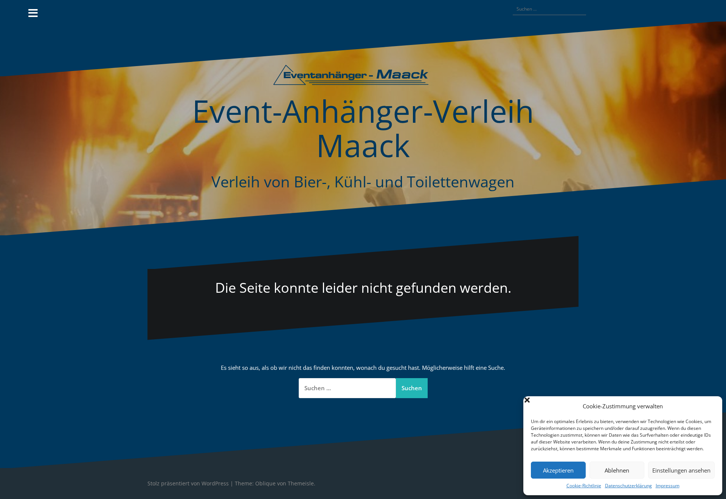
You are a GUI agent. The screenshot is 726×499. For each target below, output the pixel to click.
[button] (711, 406)
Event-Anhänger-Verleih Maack (363, 128)
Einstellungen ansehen (681, 470)
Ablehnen (617, 470)
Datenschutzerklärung (628, 485)
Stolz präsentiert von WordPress (188, 483)
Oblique (265, 483)
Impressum (667, 485)
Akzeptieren (558, 470)
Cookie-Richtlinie (583, 485)
